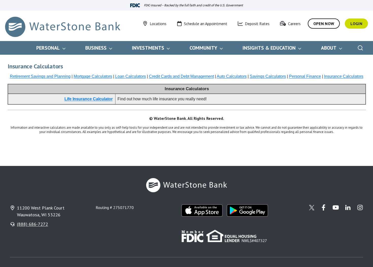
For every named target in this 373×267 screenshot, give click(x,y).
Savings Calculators (268, 76)
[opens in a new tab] (202, 210)
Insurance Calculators (343, 76)
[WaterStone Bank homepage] (63, 27)
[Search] (360, 48)
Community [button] (203, 48)
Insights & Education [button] (269, 48)
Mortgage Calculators (93, 76)
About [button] (328, 48)
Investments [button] (148, 48)
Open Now (323, 23)
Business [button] (96, 48)
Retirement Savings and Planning (40, 76)
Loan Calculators (130, 76)
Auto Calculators (232, 76)
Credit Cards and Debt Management (181, 76)
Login (356, 23)
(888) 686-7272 (32, 224)
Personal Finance (305, 76)
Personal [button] (48, 48)
